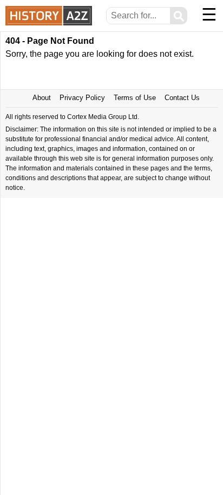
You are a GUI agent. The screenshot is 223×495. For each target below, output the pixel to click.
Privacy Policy (82, 98)
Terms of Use (135, 98)
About (41, 98)
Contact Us (182, 98)
